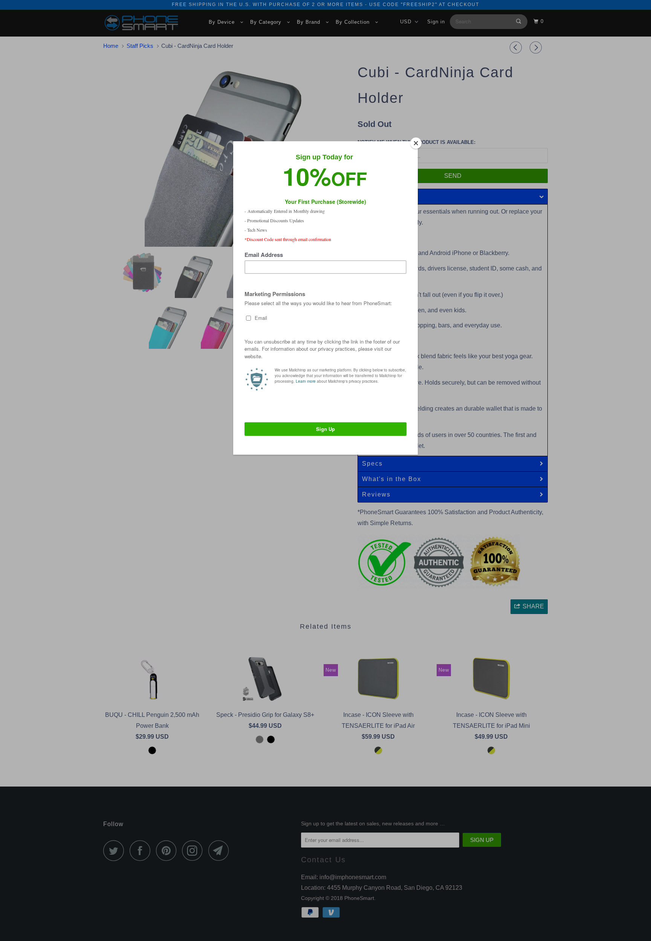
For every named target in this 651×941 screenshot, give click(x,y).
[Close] (416, 143)
